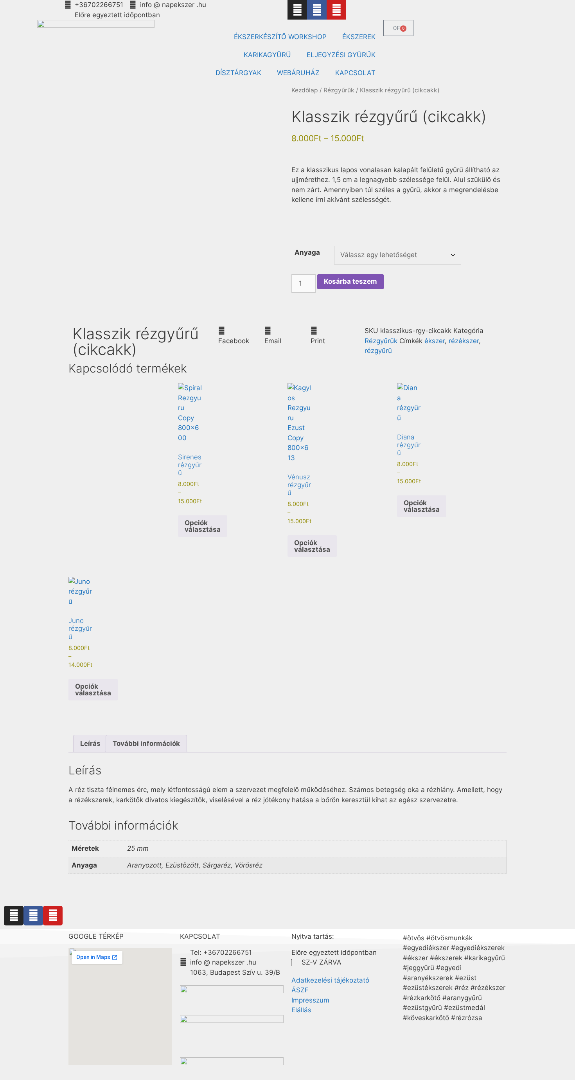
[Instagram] (297, 10)
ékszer (434, 341)
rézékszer (464, 341)
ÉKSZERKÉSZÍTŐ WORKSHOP (280, 37)
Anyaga (307, 252)
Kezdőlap (304, 90)
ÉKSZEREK (359, 37)
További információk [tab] (146, 743)
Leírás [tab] (90, 743)
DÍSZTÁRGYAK (238, 73)
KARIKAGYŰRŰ (267, 55)
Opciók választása (203, 526)
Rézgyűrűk (338, 90)
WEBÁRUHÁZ (298, 73)
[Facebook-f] (317, 10)
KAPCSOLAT (355, 73)
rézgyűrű (378, 351)
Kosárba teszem (350, 281)
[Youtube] (336, 10)
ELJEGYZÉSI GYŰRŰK (341, 55)
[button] (241, 336)
